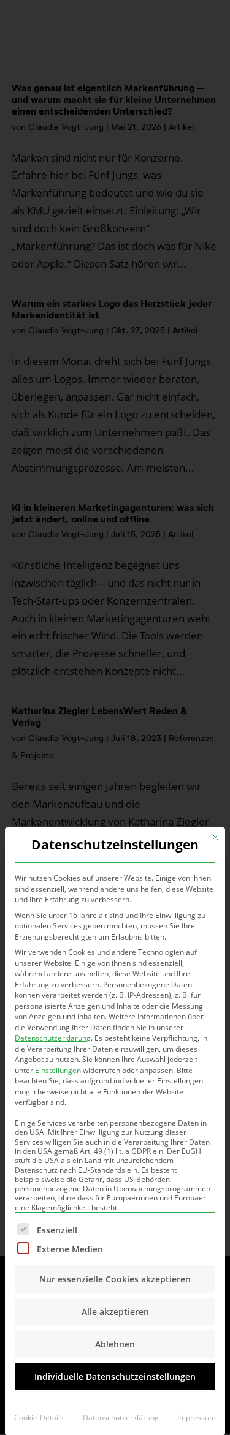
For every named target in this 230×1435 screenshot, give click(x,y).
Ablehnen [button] (115, 1344)
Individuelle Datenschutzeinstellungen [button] (115, 1376)
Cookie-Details (39, 1417)
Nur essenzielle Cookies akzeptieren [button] (115, 1279)
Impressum (196, 1417)
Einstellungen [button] (58, 1070)
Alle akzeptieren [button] (115, 1311)
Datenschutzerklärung (53, 1038)
